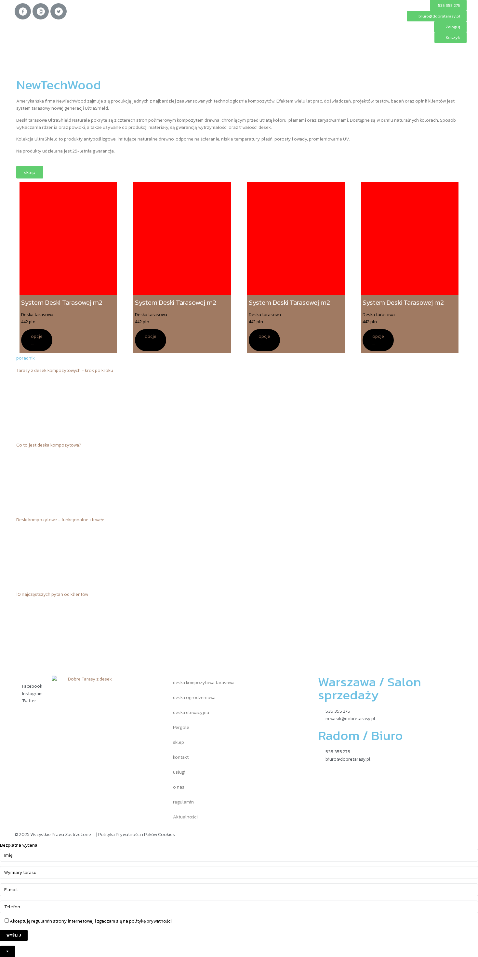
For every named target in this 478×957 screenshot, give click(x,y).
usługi (179, 772)
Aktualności (185, 817)
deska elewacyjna (191, 712)
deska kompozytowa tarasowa (203, 682)
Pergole (181, 727)
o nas (178, 787)
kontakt (181, 757)
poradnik (25, 358)
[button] (450, 26)
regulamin (183, 802)
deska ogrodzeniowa (194, 697)
